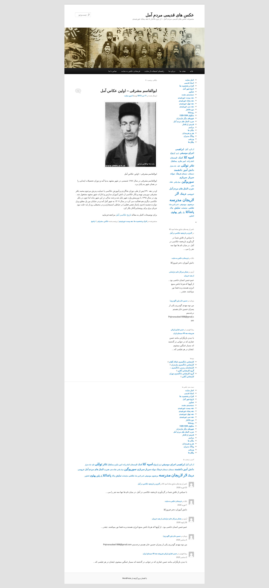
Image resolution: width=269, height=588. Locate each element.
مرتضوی (190, 204)
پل (184, 212)
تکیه (178, 166)
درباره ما (172, 71)
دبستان (191, 173)
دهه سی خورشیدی (186, 106)
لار (177, 193)
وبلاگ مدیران (189, 136)
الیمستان (173, 157)
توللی (184, 165)
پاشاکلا (190, 212)
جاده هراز (173, 166)
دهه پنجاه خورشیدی (186, 100)
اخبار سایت (189, 79)
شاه (171, 182)
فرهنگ (183, 193)
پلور (179, 212)
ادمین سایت (128, 95)
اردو (177, 153)
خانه (191, 71)
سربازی (183, 177)
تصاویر (191, 91)
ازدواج (172, 153)
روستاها (191, 112)
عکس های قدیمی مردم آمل (170, 15)
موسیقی (183, 204)
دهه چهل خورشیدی (186, 103)
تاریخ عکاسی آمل (123, 214)
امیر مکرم (182, 161)
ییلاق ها (191, 142)
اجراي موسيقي (187, 152)
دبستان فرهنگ (181, 173)
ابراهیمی (179, 149)
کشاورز (191, 216)
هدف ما (182, 71)
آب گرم (191, 149)
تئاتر (191, 165)
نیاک (171, 208)
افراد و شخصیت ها (140, 221)
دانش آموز (188, 170)
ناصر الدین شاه (174, 204)
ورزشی (191, 139)
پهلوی (174, 212)
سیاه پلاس (177, 182)
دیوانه (172, 173)
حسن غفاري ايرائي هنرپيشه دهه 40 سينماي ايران (160, 553)
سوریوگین (188, 181)
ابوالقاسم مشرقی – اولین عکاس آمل (128, 90)
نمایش (177, 207)
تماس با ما (112, 71)
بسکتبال (174, 161)
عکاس (106, 221)
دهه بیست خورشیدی (126, 221)
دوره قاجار (190, 109)
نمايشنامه (184, 208)
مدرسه (175, 199)
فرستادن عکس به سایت (130, 71)
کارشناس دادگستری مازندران (182, 364)
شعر (192, 185)
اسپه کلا (189, 157)
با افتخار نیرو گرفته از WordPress (134, 578)
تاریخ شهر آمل (188, 88)
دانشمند (178, 170)
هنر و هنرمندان (188, 133)
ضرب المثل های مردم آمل (183, 121)
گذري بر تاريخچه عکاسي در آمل (181, 233)
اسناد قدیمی (189, 82)
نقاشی (191, 207)
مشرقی (100, 221)
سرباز (191, 177)
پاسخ (93, 221)
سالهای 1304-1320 (186, 115)
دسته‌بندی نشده (188, 94)
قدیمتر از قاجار (188, 124)
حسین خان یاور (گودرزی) (178, 300)
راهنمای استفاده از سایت (154, 71)
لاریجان (188, 199)
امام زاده (190, 161)
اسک (180, 157)
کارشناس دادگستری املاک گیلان (181, 361)
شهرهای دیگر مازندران (185, 118)
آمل (186, 149)
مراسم (191, 127)
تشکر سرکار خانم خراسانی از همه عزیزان (166, 518)
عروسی (190, 193)
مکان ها (191, 130)
